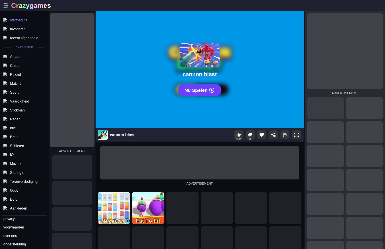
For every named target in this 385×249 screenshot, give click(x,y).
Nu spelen (196, 90)
